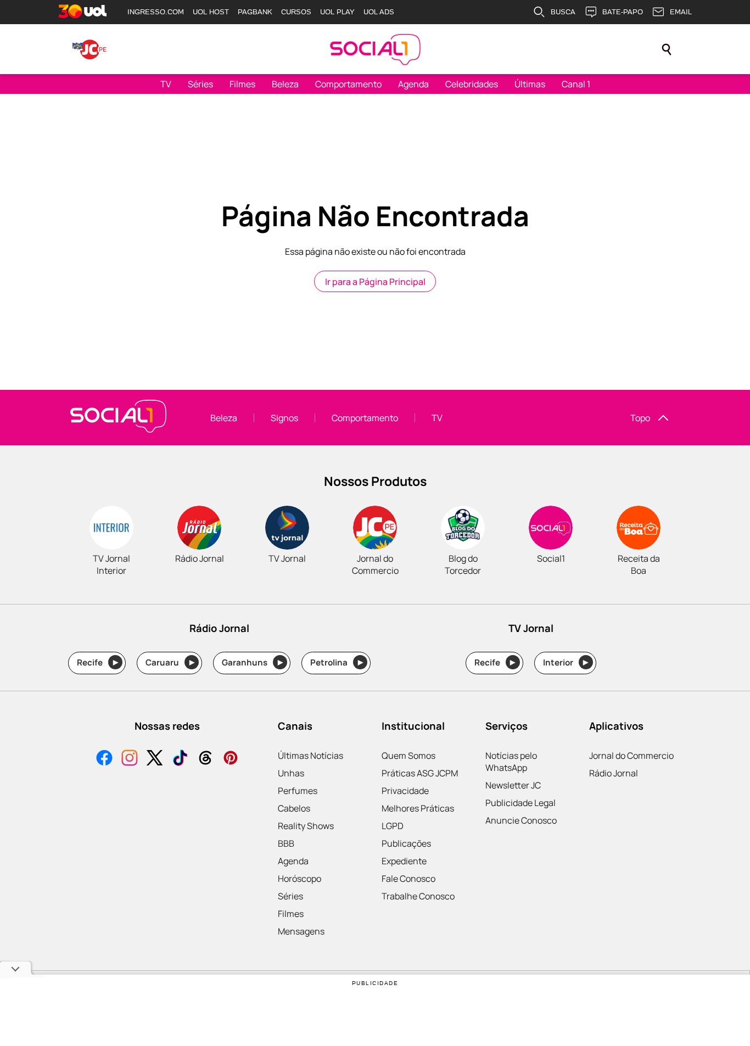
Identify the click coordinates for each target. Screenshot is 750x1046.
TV (165, 84)
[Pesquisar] (666, 49)
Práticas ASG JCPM (420, 773)
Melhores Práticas (418, 808)
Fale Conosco (408, 878)
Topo (640, 418)
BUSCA (563, 12)
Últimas (529, 84)
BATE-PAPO (622, 12)
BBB (286, 843)
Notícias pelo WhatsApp (511, 761)
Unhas (291, 773)
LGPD (393, 826)
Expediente (404, 861)
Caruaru (169, 662)
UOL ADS (378, 12)
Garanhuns (252, 662)
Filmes (242, 84)
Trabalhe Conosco (418, 896)
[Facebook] (104, 759)
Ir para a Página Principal (375, 282)
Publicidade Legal (520, 803)
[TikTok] (180, 759)
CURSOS (296, 12)
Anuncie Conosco (521, 820)
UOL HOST (211, 12)
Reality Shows (306, 826)
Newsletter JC (513, 785)
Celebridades (471, 84)
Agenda (413, 84)
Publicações (406, 843)
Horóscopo (299, 878)
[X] (155, 759)
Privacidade (405, 791)
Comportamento (348, 84)
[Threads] (205, 759)
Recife (97, 662)
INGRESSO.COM (155, 12)
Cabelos (294, 808)
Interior (566, 662)
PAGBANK (255, 12)
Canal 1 (576, 84)
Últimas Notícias (310, 755)
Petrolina (336, 662)
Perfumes (297, 791)
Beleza (285, 84)
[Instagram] (129, 759)
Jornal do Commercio (631, 755)
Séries (200, 84)
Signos (284, 418)
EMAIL (681, 12)
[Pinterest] (230, 759)
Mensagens (301, 931)
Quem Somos (408, 755)
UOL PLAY (337, 12)
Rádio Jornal (613, 773)
